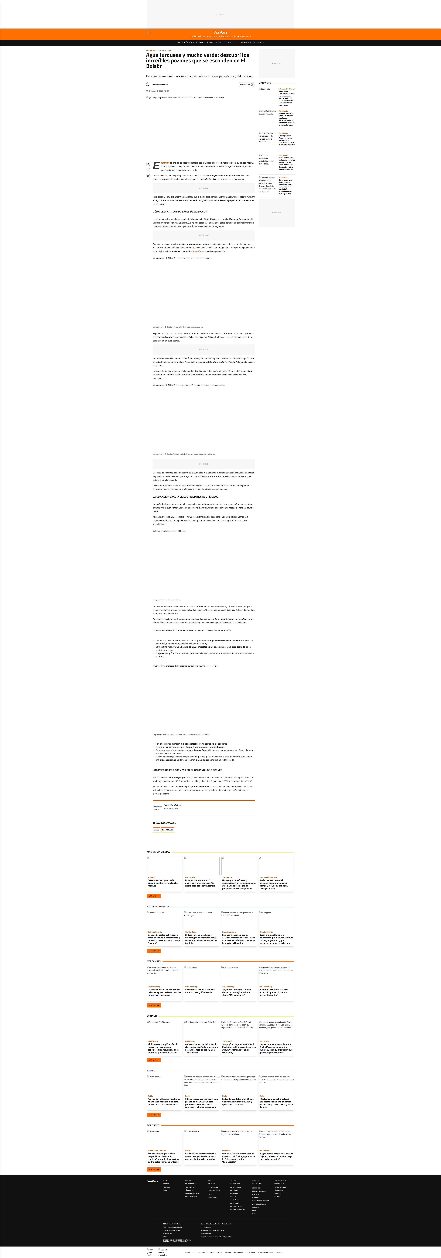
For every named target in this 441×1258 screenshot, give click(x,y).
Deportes (256, 1207)
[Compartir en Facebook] (148, 164)
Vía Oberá (234, 1193)
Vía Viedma (151, 51)
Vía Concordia (236, 1206)
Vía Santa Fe (235, 1197)
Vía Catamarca (214, 1190)
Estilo (254, 1210)
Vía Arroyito (190, 1187)
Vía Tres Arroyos (192, 1193)
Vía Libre (278, 1193)
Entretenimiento (259, 1204)
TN (194, 1252)
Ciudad (228, 1252)
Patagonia (246, 42)
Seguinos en (245, 84)
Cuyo (236, 42)
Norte (219, 42)
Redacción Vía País (160, 84)
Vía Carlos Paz (191, 1184)
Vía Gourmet (279, 1190)
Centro (210, 42)
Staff (165, 1237)
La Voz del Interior (265, 1252)
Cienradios (238, 1252)
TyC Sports (250, 1252)
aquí (197, 251)
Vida (254, 1214)
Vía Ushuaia (257, 1184)
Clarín (187, 1252)
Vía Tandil (189, 1190)
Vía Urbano (279, 1184)
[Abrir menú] (168, 32)
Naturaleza (165, 51)
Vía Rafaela (234, 1200)
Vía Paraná (234, 1203)
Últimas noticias (259, 1191)
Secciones (258, 42)
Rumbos (277, 1197)
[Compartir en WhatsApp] (148, 170)
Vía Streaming (280, 1187)
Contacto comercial (171, 1230)
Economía (256, 1197)
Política (255, 1194)
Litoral (228, 42)
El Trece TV (202, 1252)
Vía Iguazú (234, 1190)
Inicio (179, 42)
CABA (165, 1190)
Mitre (212, 1252)
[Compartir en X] (148, 176)
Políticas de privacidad (172, 1227)
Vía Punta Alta (191, 1197)
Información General (261, 1201)
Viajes (156, 830)
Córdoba (189, 42)
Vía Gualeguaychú (237, 1209)
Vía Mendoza (213, 1197)
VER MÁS (152, 896)
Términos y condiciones (172, 1224)
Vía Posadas (235, 1184)
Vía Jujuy (211, 1184)
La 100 (220, 1252)
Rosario (200, 42)
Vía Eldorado (235, 1187)
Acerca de (167, 1233)
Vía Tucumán (213, 1187)
